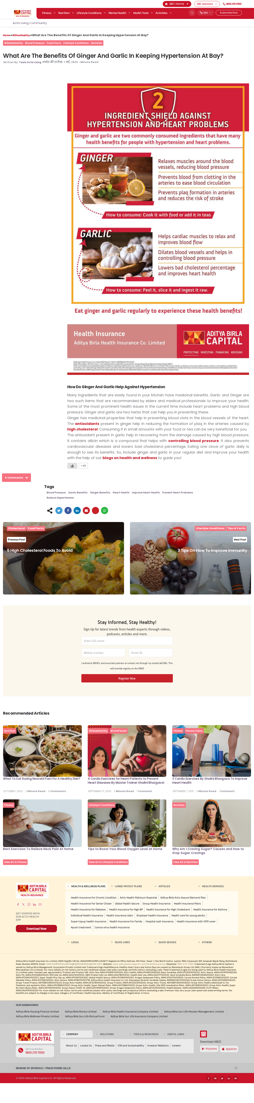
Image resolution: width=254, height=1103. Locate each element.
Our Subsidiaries (27, 1004)
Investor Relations (158, 1045)
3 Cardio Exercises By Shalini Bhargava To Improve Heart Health (209, 781)
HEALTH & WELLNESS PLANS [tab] (88, 886)
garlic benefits (78, 492)
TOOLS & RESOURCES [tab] (146, 1034)
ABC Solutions (205, 3)
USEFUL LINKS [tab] (175, 1034)
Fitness (46, 12)
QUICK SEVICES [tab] (167, 942)
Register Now (127, 678)
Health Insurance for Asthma (210, 909)
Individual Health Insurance (87, 915)
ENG (206, 12)
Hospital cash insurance (159, 921)
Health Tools (141, 12)
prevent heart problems (177, 492)
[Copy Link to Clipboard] (95, 510)
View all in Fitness (15, 862)
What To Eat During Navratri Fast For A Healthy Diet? (41, 779)
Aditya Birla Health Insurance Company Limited (130, 1011)
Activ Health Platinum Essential (138, 897)
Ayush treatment (81, 927)
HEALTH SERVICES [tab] (213, 886)
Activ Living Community (30, 23)
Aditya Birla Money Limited (81, 1011)
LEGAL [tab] (75, 942)
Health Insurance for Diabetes (88, 909)
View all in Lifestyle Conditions (108, 862)
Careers (176, 1045)
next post (240, 539)
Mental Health (117, 12)
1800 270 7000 (34, 1052)
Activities (161, 12)
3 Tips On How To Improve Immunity (212, 550)
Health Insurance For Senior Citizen (91, 903)
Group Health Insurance (156, 903)
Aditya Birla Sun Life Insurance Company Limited (139, 1016)
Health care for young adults (188, 915)
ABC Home (176, 4)
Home (6, 35)
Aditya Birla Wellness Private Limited (37, 1016)
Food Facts (54, 43)
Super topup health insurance (88, 921)
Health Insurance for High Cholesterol (168, 909)
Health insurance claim (119, 915)
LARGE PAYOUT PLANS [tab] (128, 886)
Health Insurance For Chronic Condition (93, 897)
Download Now (36, 928)
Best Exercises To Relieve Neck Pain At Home (38, 849)
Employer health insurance (152, 915)
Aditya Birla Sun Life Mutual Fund (85, 1016)
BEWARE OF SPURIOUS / (43, 1068)
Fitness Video (194, 730)
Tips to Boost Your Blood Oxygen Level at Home (125, 849)
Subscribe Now (229, 12)
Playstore (211, 1048)
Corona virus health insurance (112, 927)
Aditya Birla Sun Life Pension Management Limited (194, 1011)
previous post (16, 539)
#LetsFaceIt (119, 730)
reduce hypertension (60, 497)
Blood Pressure (34, 43)
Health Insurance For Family (126, 921)
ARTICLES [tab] (164, 886)
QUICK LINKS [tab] (122, 942)
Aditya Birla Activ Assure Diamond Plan (183, 897)
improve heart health (146, 492)
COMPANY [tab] (72, 1034)
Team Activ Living (30, 62)
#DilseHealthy (21, 35)
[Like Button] (72, 466)
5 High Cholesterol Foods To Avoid (40, 550)
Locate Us (86, 1045)
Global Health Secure (127, 903)
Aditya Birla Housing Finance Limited (37, 1011)
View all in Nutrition (185, 862)
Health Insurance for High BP (126, 909)
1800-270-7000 (233, 3)
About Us (71, 1045)
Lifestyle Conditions (89, 12)
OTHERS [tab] (207, 942)
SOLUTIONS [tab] (107, 1034)
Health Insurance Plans (187, 903)
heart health (121, 492)
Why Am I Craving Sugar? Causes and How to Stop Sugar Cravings (208, 851)
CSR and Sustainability (131, 1045)
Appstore (231, 1049)
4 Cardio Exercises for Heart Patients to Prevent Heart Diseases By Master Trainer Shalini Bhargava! (126, 781)
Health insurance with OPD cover (196, 921)
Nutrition (64, 12)
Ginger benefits (100, 492)
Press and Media (104, 1045)
